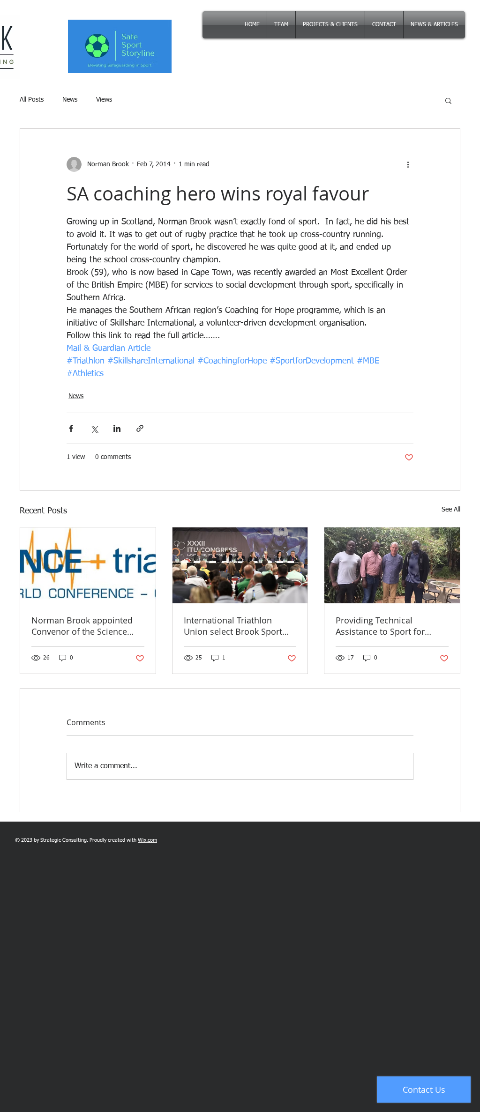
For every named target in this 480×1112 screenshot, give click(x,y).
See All (451, 509)
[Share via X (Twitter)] (94, 428)
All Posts (32, 99)
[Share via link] (139, 428)
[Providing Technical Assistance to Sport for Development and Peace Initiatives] (392, 565)
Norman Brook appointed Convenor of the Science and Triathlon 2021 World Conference (82, 626)
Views (104, 99)
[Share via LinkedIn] (116, 428)
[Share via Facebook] (71, 428)
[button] (448, 100)
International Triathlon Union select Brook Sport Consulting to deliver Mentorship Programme (233, 626)
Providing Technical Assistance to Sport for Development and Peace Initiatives (384, 626)
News (69, 99)
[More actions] (407, 164)
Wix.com (147, 840)
